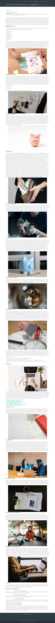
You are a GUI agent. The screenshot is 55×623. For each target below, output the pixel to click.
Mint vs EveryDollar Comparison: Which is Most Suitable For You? (16, 404)
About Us (36, 619)
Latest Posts (10, 10)
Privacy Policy (20, 619)
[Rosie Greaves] (7, 13)
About (7, 10)
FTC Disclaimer (31, 619)
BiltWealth (8, 1)
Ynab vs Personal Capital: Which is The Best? (13, 403)
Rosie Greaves (12, 12)
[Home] (30, 4)
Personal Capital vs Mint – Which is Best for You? (14, 405)
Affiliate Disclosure (26, 619)
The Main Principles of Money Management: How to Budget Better (40, 4)
